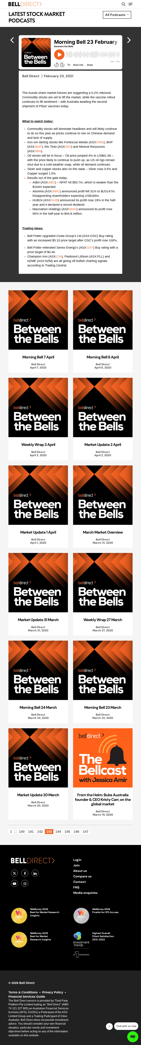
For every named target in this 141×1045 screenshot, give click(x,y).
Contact (79, 882)
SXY (90, 247)
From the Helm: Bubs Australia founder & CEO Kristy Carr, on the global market (103, 799)
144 (58, 831)
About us (80, 871)
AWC (56, 191)
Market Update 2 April (102, 444)
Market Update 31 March (38, 619)
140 (22, 831)
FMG (100, 142)
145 (67, 831)
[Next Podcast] (12, 40)
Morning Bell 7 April (38, 357)
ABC (52, 182)
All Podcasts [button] (115, 15)
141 (31, 831)
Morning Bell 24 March (38, 707)
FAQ (76, 887)
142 (40, 831)
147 (85, 831)
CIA (59, 256)
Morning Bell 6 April (103, 357)
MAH (73, 209)
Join (76, 865)
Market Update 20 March (38, 794)
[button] (130, 4)
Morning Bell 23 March (102, 707)
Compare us (82, 876)
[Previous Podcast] (129, 40)
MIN (38, 151)
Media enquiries (85, 893)
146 (76, 831)
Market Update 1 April (38, 532)
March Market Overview (103, 532)
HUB (54, 200)
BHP (38, 146)
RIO (68, 146)
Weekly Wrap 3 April (38, 444)
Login (77, 860)
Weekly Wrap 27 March (102, 619)
